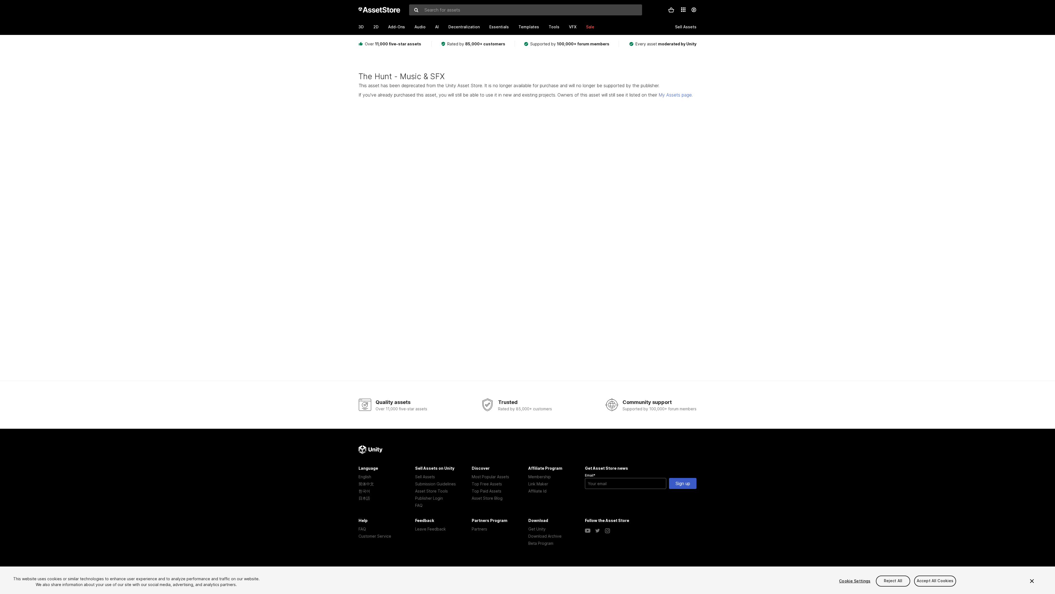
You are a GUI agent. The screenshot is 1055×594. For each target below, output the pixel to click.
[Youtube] (587, 531)
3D (361, 26)
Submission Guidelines (435, 484)
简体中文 (366, 484)
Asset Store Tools (431, 491)
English (365, 476)
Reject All (893, 581)
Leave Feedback (430, 529)
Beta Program (540, 543)
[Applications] (683, 9)
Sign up (683, 483)
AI (437, 26)
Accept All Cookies (935, 581)
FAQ (419, 505)
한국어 (364, 491)
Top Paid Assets (486, 491)
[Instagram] (607, 531)
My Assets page (675, 95)
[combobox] (525, 9)
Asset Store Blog (487, 498)
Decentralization (464, 26)
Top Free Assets (487, 484)
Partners (479, 529)
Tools (554, 26)
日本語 (364, 498)
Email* (590, 475)
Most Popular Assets (490, 476)
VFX (572, 26)
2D (376, 26)
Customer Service (375, 536)
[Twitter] (597, 531)
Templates (528, 26)
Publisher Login (429, 498)
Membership (539, 476)
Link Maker (538, 484)
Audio (420, 26)
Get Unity (537, 529)
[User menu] (693, 10)
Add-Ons (396, 26)
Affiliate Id (537, 491)
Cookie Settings (854, 581)
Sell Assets (425, 476)
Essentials (499, 26)
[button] (671, 10)
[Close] (1032, 581)
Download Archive (545, 536)
